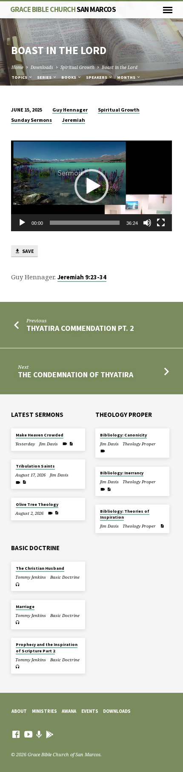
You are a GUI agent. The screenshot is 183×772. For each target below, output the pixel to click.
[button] (91, 186)
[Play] (22, 222)
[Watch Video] (65, 444)
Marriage (25, 606)
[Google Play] (49, 734)
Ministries (44, 711)
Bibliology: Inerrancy (121, 473)
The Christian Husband (40, 568)
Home (17, 67)
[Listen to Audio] (17, 584)
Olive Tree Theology (37, 504)
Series (44, 77)
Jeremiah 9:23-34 (81, 277)
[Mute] (147, 222)
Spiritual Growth (77, 67)
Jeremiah (73, 120)
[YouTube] (28, 734)
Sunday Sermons (31, 120)
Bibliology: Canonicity (123, 435)
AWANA (69, 711)
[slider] (85, 223)
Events (89, 711)
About (19, 711)
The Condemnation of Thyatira (75, 374)
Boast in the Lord (119, 67)
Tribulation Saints (35, 466)
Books (69, 77)
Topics (19, 77)
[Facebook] (16, 734)
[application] (91, 186)
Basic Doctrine (65, 577)
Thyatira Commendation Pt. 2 (80, 328)
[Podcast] (39, 734)
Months (126, 77)
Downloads (42, 67)
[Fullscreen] (161, 222)
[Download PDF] (71, 444)
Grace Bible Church (63, 9)
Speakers (97, 77)
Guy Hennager (70, 109)
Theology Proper (139, 444)
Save (27, 251)
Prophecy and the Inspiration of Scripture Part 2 (46, 647)
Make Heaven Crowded (39, 435)
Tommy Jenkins (30, 577)
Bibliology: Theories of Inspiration (124, 514)
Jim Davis (48, 444)
